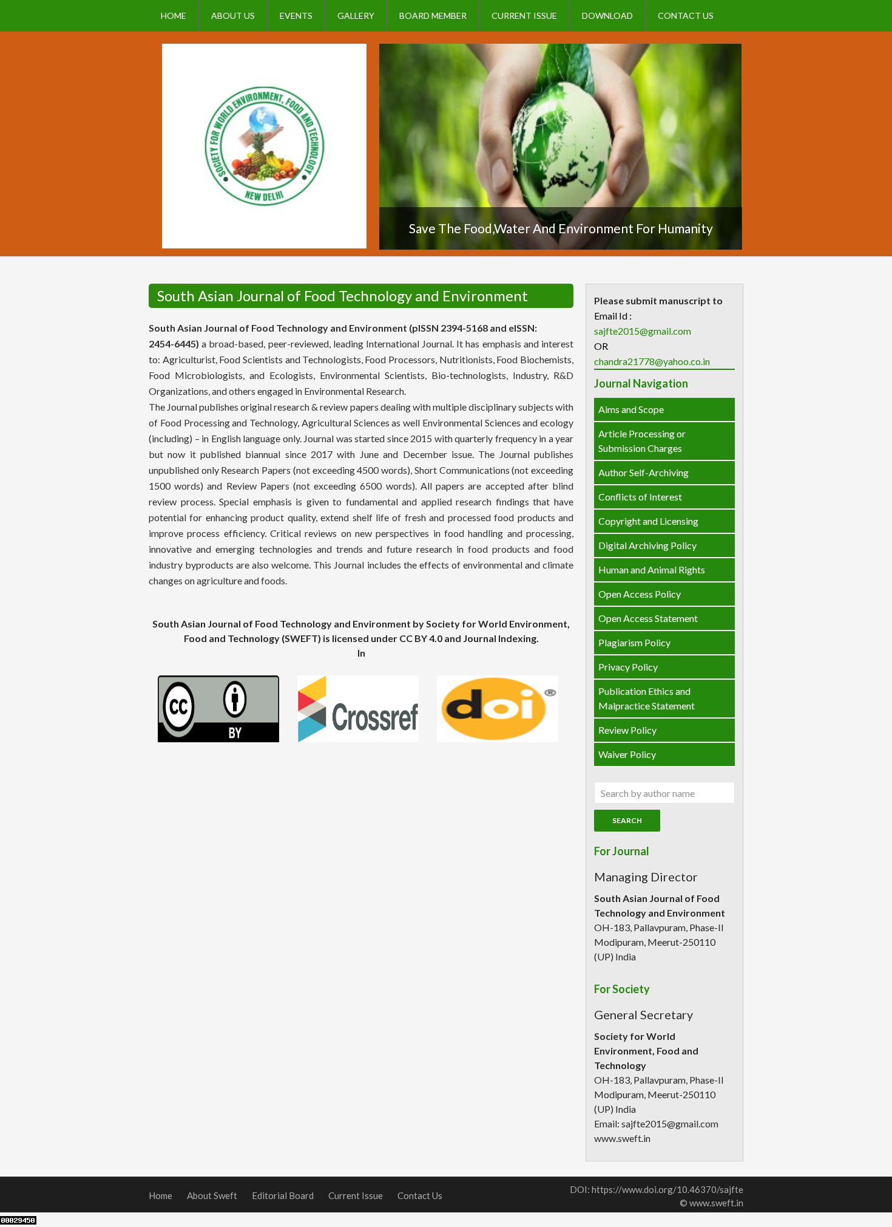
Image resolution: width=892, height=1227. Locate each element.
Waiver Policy (627, 754)
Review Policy (627, 730)
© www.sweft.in (711, 1202)
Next (742, 151)
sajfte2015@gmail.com (642, 331)
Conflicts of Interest (640, 496)
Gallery (355, 15)
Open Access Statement (648, 618)
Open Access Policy (639, 594)
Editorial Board (283, 1195)
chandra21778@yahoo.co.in (652, 361)
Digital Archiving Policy (647, 545)
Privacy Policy (628, 666)
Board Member (433, 15)
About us (233, 15)
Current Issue (524, 15)
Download (607, 15)
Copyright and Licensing (648, 521)
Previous (378, 151)
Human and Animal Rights (651, 569)
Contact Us (686, 15)
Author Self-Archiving (643, 472)
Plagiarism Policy (634, 642)
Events (296, 15)
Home (173, 15)
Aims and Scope (631, 409)
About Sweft (212, 1195)
